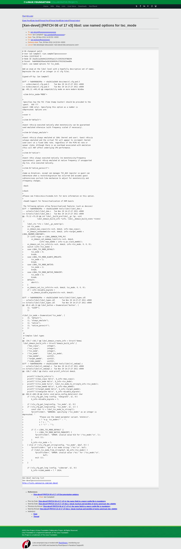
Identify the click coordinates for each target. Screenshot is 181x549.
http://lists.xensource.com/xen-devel (40, 483)
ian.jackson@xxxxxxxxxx (40, 40)
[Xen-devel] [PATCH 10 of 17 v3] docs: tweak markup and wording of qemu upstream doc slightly (77, 504)
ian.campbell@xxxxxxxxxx (54, 35)
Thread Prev (44, 21)
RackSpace (63, 543)
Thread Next (54, 21)
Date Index (64, 21)
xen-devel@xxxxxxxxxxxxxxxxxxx (43, 32)
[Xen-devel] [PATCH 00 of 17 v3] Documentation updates (56, 495)
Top (24, 16)
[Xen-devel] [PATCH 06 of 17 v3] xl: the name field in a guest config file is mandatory (72, 501)
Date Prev (26, 21)
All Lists (30, 16)
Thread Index (74, 21)
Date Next (35, 21)
